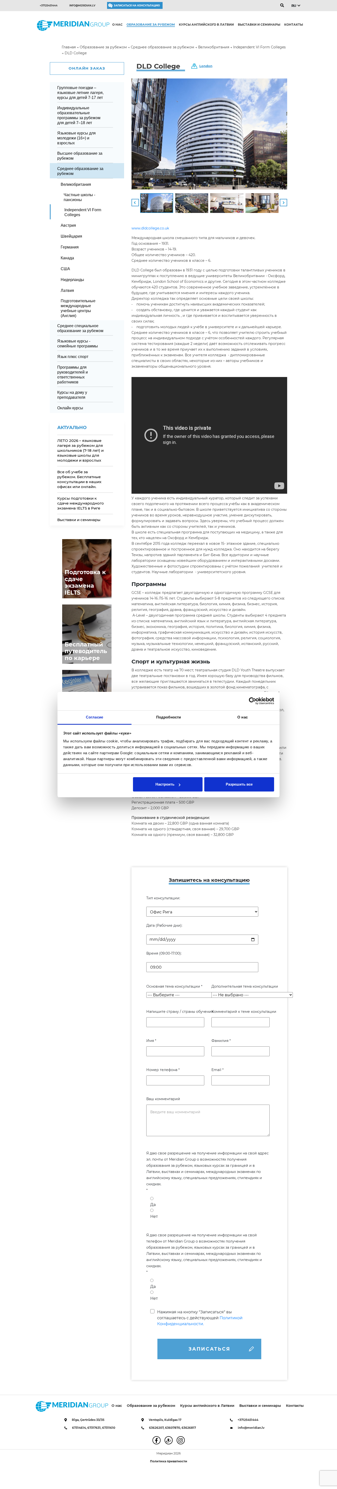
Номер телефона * (163, 1070)
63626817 (189, 1428)
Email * (217, 1070)
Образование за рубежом (151, 24)
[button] (135, 202)
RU (293, 5)
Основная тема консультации (174, 986)
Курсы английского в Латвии (206, 24)
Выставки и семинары (259, 24)
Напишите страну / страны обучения (175, 1011)
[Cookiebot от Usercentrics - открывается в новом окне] (252, 701)
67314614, (79, 1428)
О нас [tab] (242, 717)
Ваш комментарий (163, 1099)
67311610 (108, 1428)
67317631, (94, 1428)
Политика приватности (168, 1461)
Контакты (293, 24)
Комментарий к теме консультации (240, 1011)
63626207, (157, 1428)
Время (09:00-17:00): (164, 953)
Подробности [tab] (168, 717)
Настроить (164, 784)
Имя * (151, 1040)
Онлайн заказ (87, 68)
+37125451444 (48, 5)
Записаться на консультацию (137, 5)
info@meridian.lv (82, 5)
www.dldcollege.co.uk (150, 228)
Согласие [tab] (94, 717)
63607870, (173, 1428)
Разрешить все (239, 784)
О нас (117, 24)
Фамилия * (221, 1040)
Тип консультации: (163, 898)
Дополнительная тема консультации (240, 986)
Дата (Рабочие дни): (164, 925)
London (205, 66)
